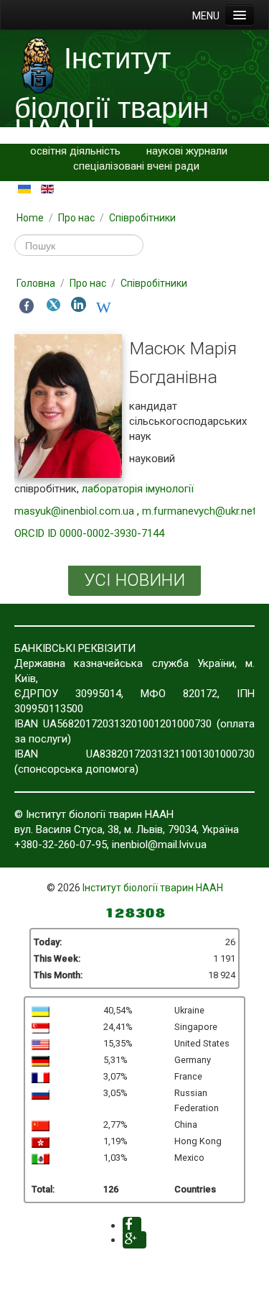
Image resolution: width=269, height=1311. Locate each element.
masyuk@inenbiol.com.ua (74, 511)
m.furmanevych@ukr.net (199, 511)
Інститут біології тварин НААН (152, 887)
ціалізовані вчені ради (144, 166)
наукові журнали (186, 150)
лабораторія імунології (138, 488)
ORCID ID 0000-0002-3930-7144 (89, 533)
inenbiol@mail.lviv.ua (159, 844)
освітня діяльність (75, 150)
